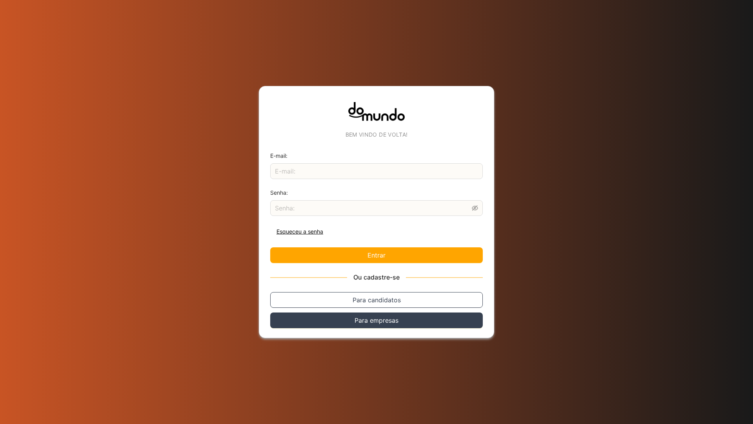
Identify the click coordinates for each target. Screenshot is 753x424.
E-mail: (278, 155)
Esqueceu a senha (299, 231)
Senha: (279, 192)
